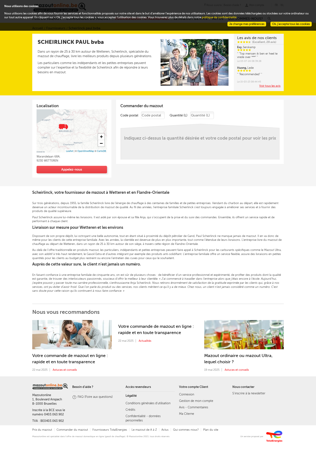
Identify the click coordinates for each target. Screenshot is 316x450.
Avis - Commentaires (193, 407)
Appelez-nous (71, 169)
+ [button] (101, 136)
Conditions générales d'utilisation (148, 403)
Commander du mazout (72, 429)
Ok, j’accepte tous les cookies (291, 24)
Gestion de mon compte (196, 401)
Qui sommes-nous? (186, 429)
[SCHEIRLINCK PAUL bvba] (63, 126)
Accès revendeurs (138, 387)
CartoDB (101, 151)
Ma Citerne (186, 414)
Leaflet (69, 151)
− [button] (101, 143)
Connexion (186, 394)
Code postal (129, 115)
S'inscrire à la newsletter (248, 393)
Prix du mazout (42, 429)
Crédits (130, 410)
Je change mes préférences (246, 24)
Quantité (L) (178, 115)
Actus (165, 429)
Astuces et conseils (65, 369)
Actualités (145, 340)
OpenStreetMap (85, 151)
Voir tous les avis (270, 85)
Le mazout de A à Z (144, 429)
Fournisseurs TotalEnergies (109, 429)
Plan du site (210, 429)
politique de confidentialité (219, 17)
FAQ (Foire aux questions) (95, 397)
